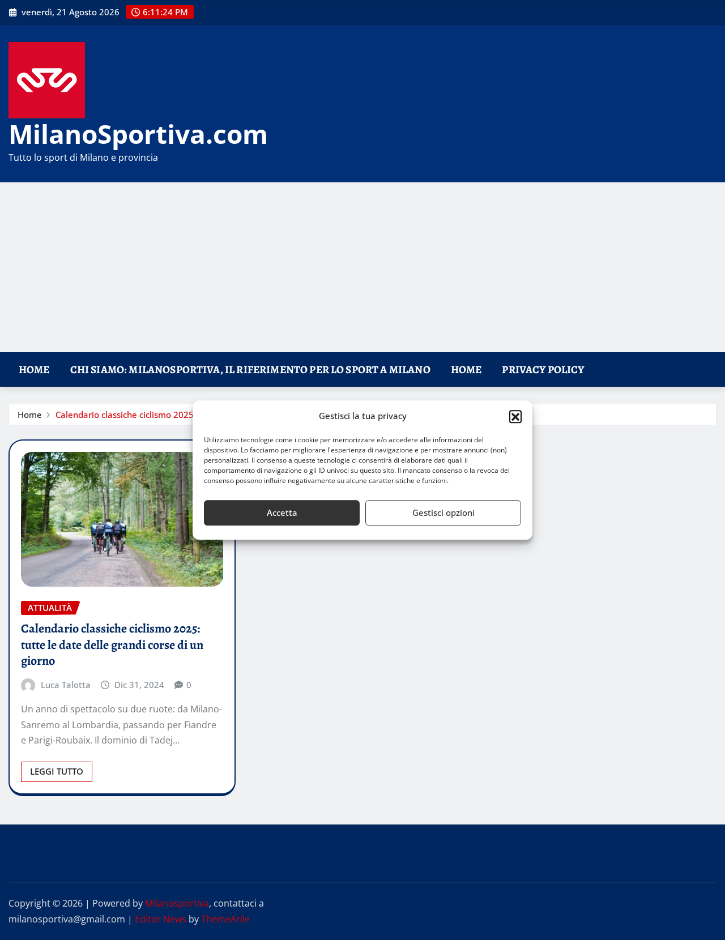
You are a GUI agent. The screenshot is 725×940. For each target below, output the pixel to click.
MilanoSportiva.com (138, 133)
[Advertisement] (362, 268)
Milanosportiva (177, 903)
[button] (515, 416)
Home (34, 369)
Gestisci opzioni (443, 512)
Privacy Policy (543, 369)
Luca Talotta (66, 684)
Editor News (160, 919)
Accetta (282, 512)
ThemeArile (225, 919)
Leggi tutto (56, 771)
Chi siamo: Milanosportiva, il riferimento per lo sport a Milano (250, 369)
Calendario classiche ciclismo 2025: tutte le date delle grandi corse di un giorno (112, 644)
